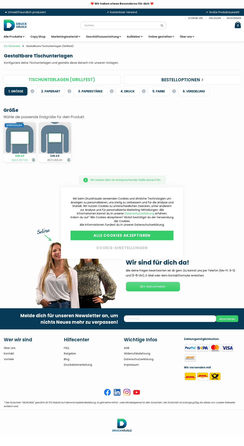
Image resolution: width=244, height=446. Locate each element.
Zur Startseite (12, 46)
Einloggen (215, 18)
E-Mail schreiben (154, 286)
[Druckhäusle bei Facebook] (107, 395)
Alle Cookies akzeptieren (121, 235)
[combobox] (123, 25)
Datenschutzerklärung (139, 214)
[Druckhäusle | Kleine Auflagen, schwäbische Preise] (18, 25)
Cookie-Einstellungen (122, 247)
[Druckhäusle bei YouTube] (136, 395)
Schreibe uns (195, 18)
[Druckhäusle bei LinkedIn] (117, 395)
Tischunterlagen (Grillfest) (62, 80)
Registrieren (234, 18)
